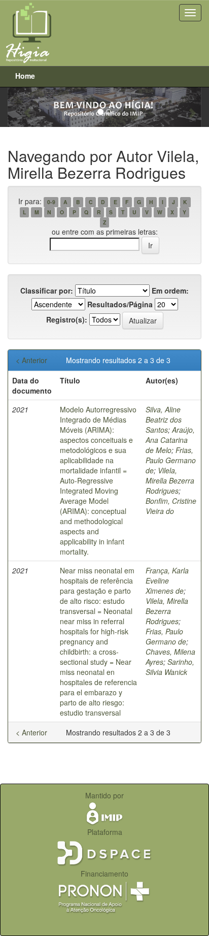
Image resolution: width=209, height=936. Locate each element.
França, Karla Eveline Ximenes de (167, 580)
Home (25, 76)
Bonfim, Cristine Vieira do (171, 506)
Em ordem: (170, 290)
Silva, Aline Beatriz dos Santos (164, 419)
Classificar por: (46, 290)
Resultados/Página (120, 304)
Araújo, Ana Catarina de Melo (170, 440)
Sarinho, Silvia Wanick (170, 667)
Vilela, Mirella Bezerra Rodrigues (170, 480)
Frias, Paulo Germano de (171, 460)
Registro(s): (66, 319)
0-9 (51, 202)
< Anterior (31, 360)
